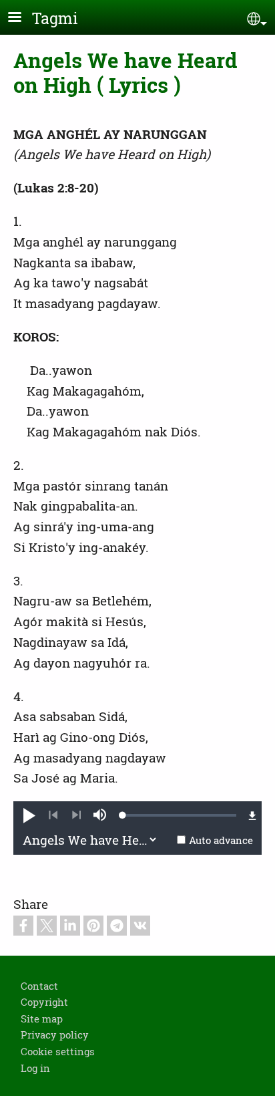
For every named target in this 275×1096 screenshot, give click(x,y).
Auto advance (221, 840)
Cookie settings (58, 1051)
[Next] (76, 815)
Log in (35, 1068)
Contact (39, 985)
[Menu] (22, 18)
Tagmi (55, 18)
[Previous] (53, 815)
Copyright (44, 1001)
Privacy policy (55, 1034)
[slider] (179, 815)
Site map (42, 1018)
